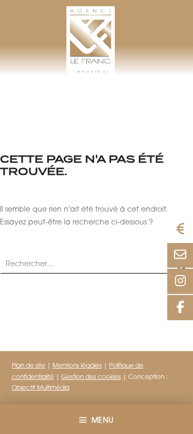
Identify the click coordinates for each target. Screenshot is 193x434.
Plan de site (28, 366)
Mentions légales (77, 366)
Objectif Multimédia (40, 388)
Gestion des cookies (91, 377)
